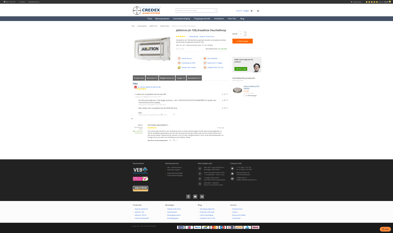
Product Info (139, 78)
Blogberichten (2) (167, 78)
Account (239, 11)
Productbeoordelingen (175, 175)
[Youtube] (195, 196)
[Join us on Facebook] (188, 196)
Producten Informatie (207, 212)
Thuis (133, 26)
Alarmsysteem (172, 212)
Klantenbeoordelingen (175, 173)
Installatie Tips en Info (207, 218)
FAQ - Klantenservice (174, 167)
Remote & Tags (164, 26)
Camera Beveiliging (206, 215)
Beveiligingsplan (173, 218)
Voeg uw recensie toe (206, 36)
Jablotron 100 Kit (140, 215)
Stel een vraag (241, 69)
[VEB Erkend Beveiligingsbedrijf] (140, 167)
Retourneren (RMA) (238, 215)
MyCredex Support (173, 170)
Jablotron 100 (154, 26)
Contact (235, 212)
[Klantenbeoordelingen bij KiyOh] (378, 2)
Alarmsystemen (142, 26)
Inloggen (246, 11)
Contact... (22, 2)
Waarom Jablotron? (141, 209)
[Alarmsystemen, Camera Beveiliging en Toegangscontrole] (147, 7)
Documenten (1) (194, 78)
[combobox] (196, 11)
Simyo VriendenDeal (142, 218)
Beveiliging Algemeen (207, 209)
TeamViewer (236, 218)
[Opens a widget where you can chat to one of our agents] (385, 229)
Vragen (180, 78)
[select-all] (237, 80)
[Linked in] (202, 196)
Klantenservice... (33, 2)
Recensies (152, 78)
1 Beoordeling (193, 36)
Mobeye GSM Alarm (174, 209)
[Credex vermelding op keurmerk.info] (140, 177)
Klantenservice (237, 209)
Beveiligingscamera (174, 215)
